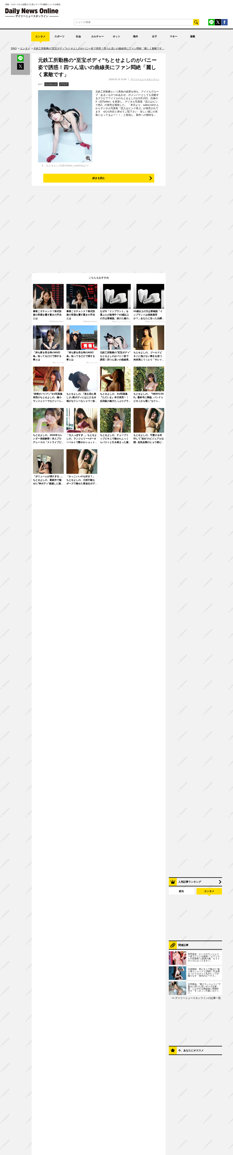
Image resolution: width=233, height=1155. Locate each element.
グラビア (64, 84)
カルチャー (97, 36)
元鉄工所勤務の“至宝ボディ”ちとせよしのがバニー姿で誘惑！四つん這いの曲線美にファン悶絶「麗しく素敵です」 (97, 67)
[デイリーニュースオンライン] (31, 11)
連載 (192, 36)
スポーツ (59, 36)
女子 (154, 36)
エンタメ (40, 36)
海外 (135, 36)
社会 (78, 36)
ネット (116, 36)
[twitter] (218, 22)
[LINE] (211, 22)
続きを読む (98, 178)
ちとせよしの (51, 84)
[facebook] (224, 22)
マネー (173, 36)
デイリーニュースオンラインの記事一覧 (198, 998)
